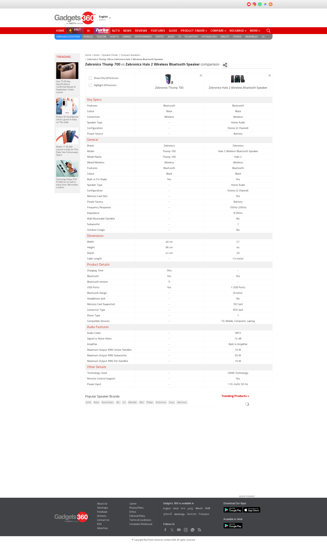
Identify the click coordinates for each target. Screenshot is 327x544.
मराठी (207, 508)
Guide (173, 30)
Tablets (225, 37)
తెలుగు (199, 508)
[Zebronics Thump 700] (169, 79)
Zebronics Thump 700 (169, 88)
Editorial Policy (137, 516)
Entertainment (143, 37)
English (167, 508)
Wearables (251, 37)
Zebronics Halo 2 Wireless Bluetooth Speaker (238, 88)
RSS (99, 524)
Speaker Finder (110, 55)
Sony (171, 402)
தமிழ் (190, 508)
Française (204, 514)
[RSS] (270, 4)
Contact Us (103, 520)
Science (237, 37)
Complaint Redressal (140, 524)
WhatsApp (192, 529)
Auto (116, 30)
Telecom (101, 37)
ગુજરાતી (167, 514)
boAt (88, 402)
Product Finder (193, 30)
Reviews (141, 30)
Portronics (161, 402)
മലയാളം (179, 514)
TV (179, 37)
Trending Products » (235, 396)
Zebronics (181, 402)
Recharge (237, 30)
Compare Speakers (130, 55)
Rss (199, 529)
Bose (96, 402)
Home (60, 30)
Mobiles (88, 37)
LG (124, 402)
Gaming (127, 37)
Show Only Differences (106, 78)
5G (263, 37)
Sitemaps (102, 508)
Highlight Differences (105, 85)
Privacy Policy (136, 508)
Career (133, 504)
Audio (171, 37)
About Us (102, 504)
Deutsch (191, 514)
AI (88, 30)
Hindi (175, 508)
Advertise (102, 528)
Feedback (102, 512)
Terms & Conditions (140, 520)
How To (114, 37)
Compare (217, 30)
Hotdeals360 (209, 37)
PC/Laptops (191, 37)
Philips (150, 402)
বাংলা (183, 508)
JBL (117, 402)
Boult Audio (107, 402)
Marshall (132, 402)
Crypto (160, 37)
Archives (101, 516)
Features (158, 30)
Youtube (179, 529)
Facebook (165, 529)
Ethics (132, 512)
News (127, 30)
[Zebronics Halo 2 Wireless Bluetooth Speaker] (238, 79)
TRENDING (63, 57)
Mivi (141, 402)
